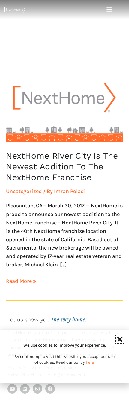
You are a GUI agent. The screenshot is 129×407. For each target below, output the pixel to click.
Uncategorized (24, 191)
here (90, 362)
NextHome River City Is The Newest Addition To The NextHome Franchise (62, 167)
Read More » (21, 280)
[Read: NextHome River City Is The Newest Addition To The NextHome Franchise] (64, 105)
